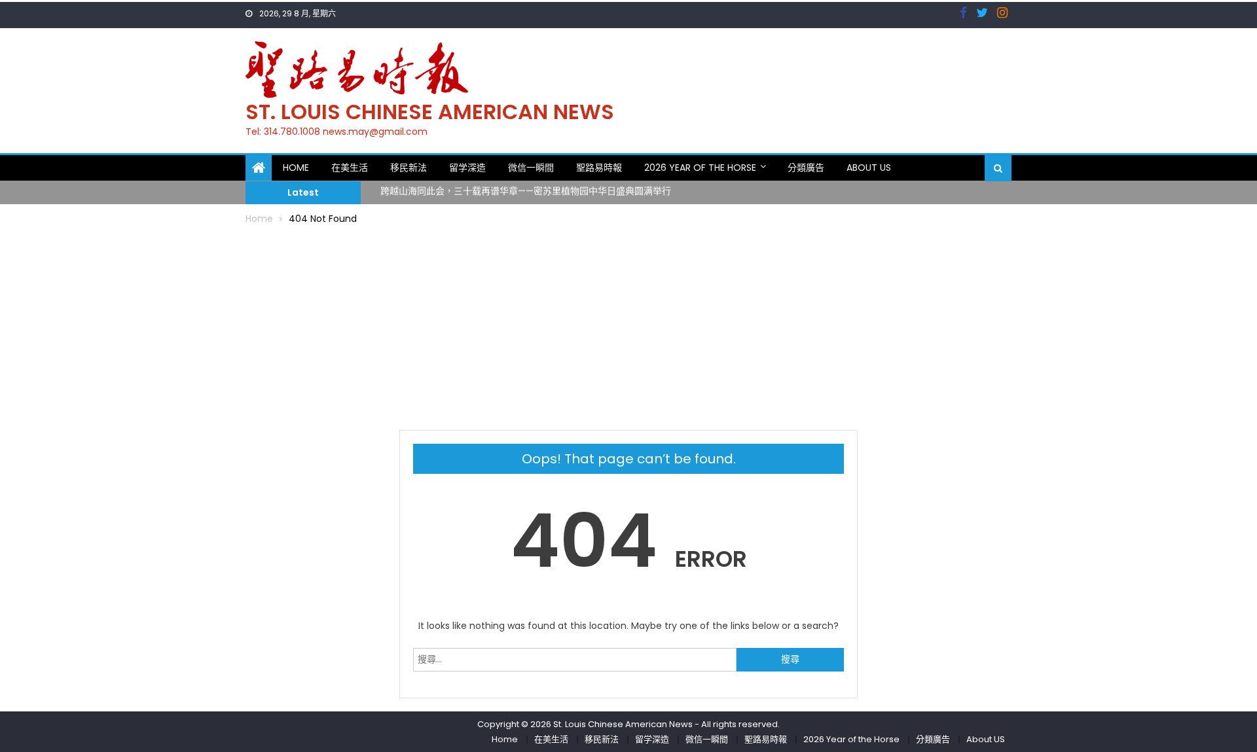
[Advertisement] (628, 325)
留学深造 (467, 167)
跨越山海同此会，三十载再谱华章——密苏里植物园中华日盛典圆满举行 (525, 188)
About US (869, 167)
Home (296, 167)
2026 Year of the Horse (700, 167)
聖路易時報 (599, 167)
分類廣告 (806, 167)
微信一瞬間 (531, 167)
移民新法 (408, 167)
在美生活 (349, 167)
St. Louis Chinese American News (430, 111)
